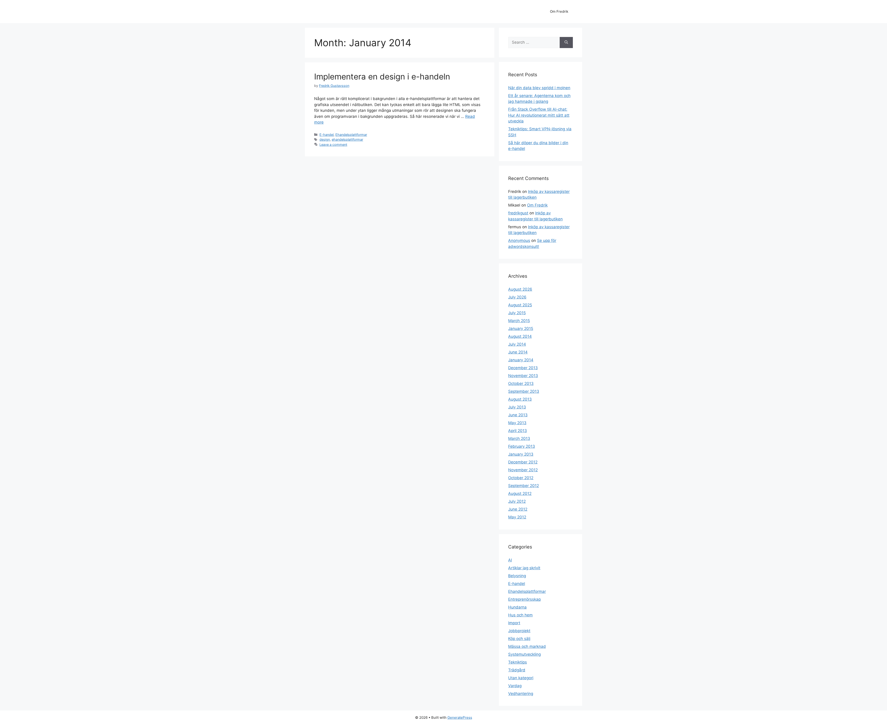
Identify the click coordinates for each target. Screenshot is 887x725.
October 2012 (520, 477)
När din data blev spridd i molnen (539, 87)
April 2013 (517, 430)
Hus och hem (520, 615)
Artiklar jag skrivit (524, 568)
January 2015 (520, 328)
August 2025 (520, 305)
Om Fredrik (559, 11)
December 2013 (523, 368)
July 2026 (517, 297)
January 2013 (520, 454)
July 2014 (517, 344)
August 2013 (520, 399)
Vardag (515, 685)
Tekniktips (517, 662)
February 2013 (521, 446)
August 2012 (520, 493)
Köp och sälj (519, 638)
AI (510, 560)
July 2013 (517, 407)
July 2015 (517, 313)
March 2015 (519, 320)
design (324, 139)
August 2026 (520, 289)
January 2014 (520, 360)
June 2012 (517, 509)
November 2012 (523, 470)
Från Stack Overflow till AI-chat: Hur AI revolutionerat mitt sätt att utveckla (538, 115)
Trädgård (516, 670)
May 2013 (517, 422)
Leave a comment (333, 144)
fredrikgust (518, 213)
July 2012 (517, 501)
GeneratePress (459, 717)
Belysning (517, 575)
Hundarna (517, 607)
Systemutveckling (524, 654)
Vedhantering (520, 693)
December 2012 (523, 462)
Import (514, 623)
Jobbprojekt (519, 630)
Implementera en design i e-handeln (382, 76)
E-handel (326, 135)
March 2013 (519, 438)
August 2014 (520, 336)
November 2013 (523, 375)
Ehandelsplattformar (351, 135)
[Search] (566, 42)
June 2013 (518, 415)
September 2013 (523, 391)
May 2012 (517, 517)
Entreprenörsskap (524, 599)
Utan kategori (520, 678)
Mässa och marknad (527, 646)
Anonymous (519, 240)
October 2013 (521, 383)
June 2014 (518, 352)
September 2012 (523, 485)
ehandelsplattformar (347, 139)
